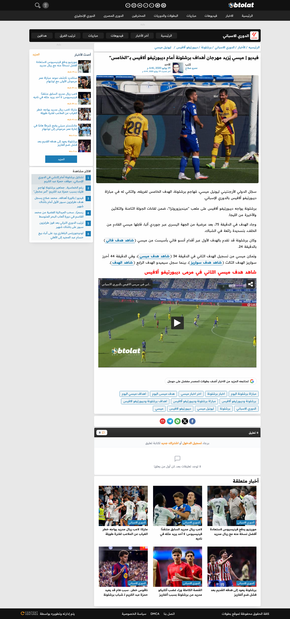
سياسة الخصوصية (134, 614)
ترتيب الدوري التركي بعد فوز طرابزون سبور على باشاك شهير (61, 225)
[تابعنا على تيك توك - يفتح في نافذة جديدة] (145, 5)
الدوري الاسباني (246, 408)
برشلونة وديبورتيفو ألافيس (239, 401)
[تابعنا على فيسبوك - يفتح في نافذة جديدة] (127, 5)
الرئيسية (247, 16)
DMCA (155, 614)
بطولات (226, 614)
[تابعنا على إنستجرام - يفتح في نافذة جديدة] (133, 5)
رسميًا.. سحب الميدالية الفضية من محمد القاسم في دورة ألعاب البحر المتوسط (58, 214)
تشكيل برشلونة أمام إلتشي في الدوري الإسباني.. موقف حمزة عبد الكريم (60, 179)
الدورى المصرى (114, 16)
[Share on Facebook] (192, 421)
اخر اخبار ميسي (191, 394)
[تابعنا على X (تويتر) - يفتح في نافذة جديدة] (151, 5)
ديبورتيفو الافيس (180, 408)
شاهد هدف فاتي (120, 240)
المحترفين (138, 16)
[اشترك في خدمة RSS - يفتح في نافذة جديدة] (163, 5)
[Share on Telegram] (170, 421)
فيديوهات (211, 16)
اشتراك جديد (170, 443)
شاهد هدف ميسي (154, 256)
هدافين (42, 35)
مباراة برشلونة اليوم (243, 394)
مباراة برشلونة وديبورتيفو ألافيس (194, 401)
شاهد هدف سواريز (206, 262)
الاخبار (229, 16)
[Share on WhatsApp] (177, 421)
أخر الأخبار (142, 35)
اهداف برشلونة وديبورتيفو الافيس (145, 401)
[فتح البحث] (37, 5)
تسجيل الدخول (192, 443)
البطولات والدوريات (166, 16)
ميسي (159, 408)
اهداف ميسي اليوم (134, 394)
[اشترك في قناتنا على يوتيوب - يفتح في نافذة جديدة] (139, 5)
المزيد (35, 54)
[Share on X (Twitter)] (185, 421)
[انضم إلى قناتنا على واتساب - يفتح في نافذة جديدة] (157, 5)
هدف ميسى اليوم (163, 394)
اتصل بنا (169, 614)
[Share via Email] (162, 421)
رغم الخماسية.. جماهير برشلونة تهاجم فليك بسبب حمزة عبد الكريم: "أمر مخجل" (58, 189)
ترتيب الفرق (67, 35)
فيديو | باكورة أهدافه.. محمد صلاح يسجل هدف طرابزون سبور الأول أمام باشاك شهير (59, 202)
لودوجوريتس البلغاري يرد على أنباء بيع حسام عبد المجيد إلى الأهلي (60, 235)
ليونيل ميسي (205, 408)
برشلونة (225, 408)
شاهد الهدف (123, 262)
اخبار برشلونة (216, 394)
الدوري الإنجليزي (84, 16)
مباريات (191, 16)
